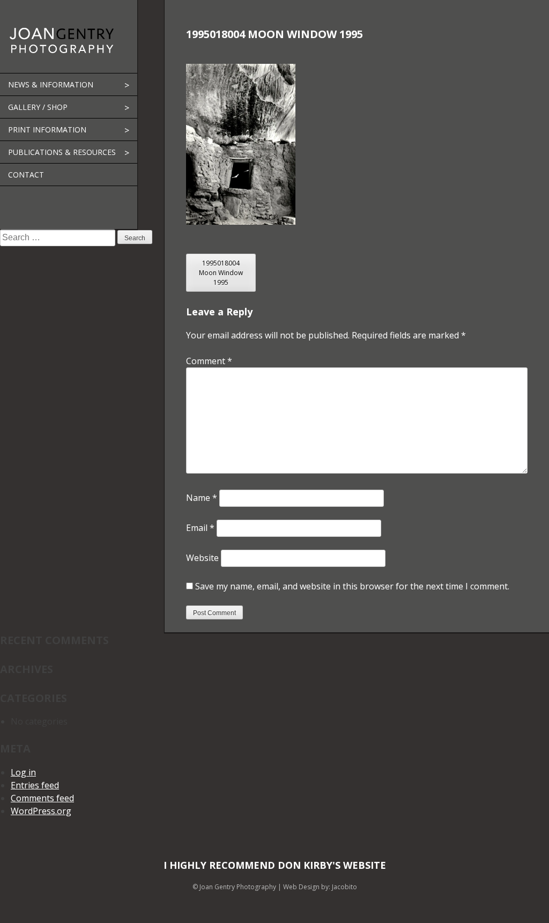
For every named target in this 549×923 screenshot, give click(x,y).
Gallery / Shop (38, 107)
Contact (26, 174)
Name (201, 498)
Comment (209, 361)
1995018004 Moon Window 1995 (221, 273)
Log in (23, 772)
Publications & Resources (62, 152)
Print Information (47, 129)
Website (202, 558)
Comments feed (42, 798)
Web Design (301, 886)
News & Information (50, 84)
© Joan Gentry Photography (234, 886)
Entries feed (35, 785)
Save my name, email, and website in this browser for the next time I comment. (352, 586)
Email (200, 528)
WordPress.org (41, 811)
